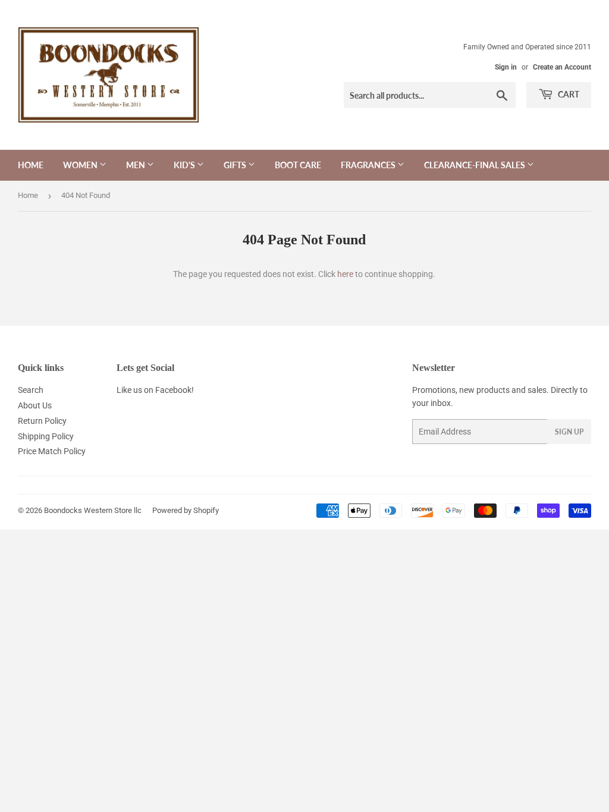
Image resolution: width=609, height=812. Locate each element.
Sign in (506, 67)
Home (30, 165)
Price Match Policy (52, 451)
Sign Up (569, 431)
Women (81, 165)
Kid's (185, 165)
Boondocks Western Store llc (93, 510)
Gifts (236, 165)
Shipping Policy (46, 436)
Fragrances (369, 165)
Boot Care (298, 165)
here (345, 274)
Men (136, 165)
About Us (35, 405)
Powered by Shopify (185, 510)
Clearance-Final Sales (475, 165)
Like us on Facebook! (155, 390)
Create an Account (562, 67)
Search (30, 390)
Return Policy (42, 421)
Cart (567, 94)
